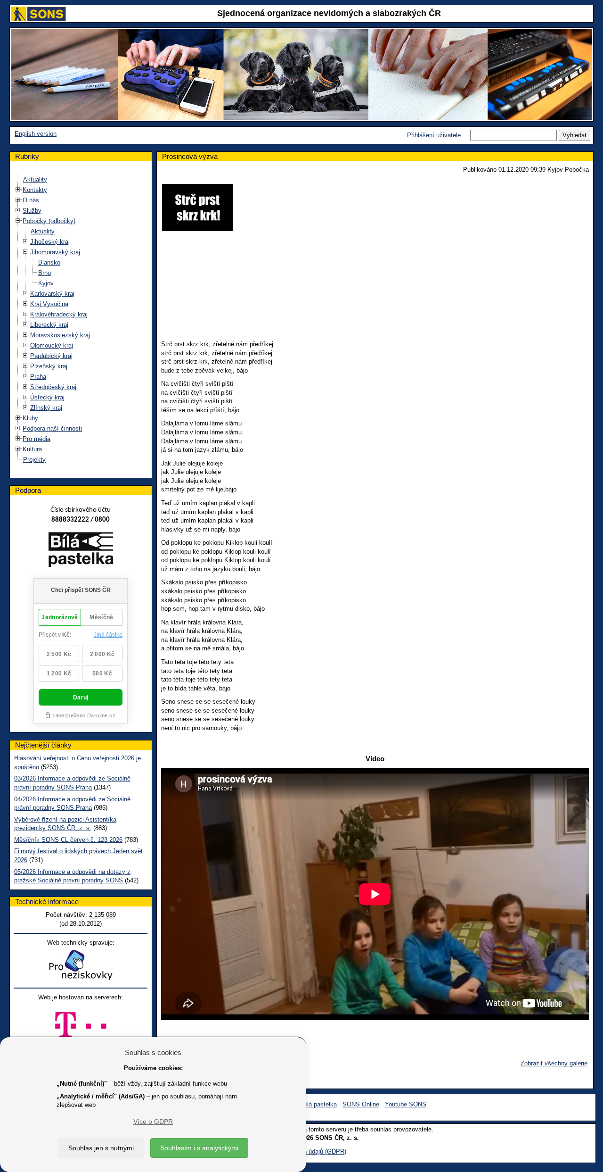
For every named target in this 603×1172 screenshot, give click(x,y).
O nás (31, 200)
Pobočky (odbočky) (49, 220)
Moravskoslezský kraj (60, 335)
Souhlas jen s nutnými (101, 1148)
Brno (44, 272)
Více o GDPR (153, 1121)
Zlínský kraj (46, 407)
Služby (32, 210)
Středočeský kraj (53, 387)
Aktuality (35, 179)
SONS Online (360, 1104)
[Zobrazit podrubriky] (18, 189)
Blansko (49, 262)
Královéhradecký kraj (59, 314)
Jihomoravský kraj (55, 252)
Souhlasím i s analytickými (199, 1148)
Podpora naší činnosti (52, 428)
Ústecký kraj (47, 397)
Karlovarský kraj (52, 293)
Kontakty (35, 189)
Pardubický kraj (51, 355)
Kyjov (46, 283)
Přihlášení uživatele (434, 135)
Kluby (30, 418)
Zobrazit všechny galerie (554, 1063)
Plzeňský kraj (48, 366)
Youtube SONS (405, 1104)
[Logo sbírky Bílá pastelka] (81, 551)
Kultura (32, 449)
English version (36, 133)
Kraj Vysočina (49, 304)
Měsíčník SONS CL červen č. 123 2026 (68, 839)
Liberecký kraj (49, 324)
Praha (38, 376)
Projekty (34, 459)
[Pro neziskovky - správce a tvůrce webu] (80, 964)
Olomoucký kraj (51, 345)
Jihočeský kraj (50, 241)
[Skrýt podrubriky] (18, 220)
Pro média (36, 438)
